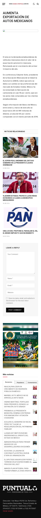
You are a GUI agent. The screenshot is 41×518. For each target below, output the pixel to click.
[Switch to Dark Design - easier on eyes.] (33, 4)
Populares (20, 382)
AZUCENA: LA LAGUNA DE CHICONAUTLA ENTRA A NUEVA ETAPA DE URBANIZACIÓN (16, 453)
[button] (20, 345)
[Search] (37, 4)
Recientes (8, 382)
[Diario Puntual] (20, 4)
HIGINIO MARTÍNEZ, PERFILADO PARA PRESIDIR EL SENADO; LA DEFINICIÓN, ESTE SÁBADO (16, 404)
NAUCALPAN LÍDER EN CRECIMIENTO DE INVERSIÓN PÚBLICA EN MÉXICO (15, 389)
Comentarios (32, 382)
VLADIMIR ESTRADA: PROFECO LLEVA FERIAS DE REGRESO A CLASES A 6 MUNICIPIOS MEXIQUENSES (20, 198)
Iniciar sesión (8, 511)
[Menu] (3, 4)
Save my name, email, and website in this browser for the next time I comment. (20, 300)
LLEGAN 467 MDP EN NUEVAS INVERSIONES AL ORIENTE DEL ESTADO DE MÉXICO (16, 435)
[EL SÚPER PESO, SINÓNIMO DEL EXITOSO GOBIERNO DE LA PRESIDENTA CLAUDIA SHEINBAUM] (20, 147)
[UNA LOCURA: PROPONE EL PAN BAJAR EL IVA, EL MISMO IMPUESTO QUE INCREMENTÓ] (20, 217)
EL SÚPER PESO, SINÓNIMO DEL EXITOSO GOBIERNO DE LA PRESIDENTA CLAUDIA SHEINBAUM (18, 163)
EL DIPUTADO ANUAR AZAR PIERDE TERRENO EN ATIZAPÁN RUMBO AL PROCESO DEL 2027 (18, 462)
